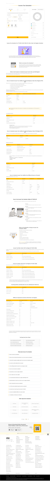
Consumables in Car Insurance (9, 450)
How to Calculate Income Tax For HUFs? (15, 340)
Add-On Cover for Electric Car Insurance (10, 449)
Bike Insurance (17, 438)
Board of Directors (37, 437)
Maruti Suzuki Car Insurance (9, 446)
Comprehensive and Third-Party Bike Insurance (20, 449)
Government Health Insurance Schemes (39, 459)
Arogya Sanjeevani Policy (38, 449)
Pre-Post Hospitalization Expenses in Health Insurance (39, 453)
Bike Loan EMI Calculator (24, 413)
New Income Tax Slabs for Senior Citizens (15, 345)
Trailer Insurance (27, 455)
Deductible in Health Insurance (38, 446)
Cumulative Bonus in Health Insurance (39, 455)
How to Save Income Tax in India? (30, 340)
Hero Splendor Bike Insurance (19, 446)
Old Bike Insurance (18, 463)
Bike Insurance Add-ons (18, 467)
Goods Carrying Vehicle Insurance (29, 459)
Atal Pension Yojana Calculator (35, 403)
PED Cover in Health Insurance (38, 463)
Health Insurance (18, 440)
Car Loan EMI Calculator (14, 413)
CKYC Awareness (27, 439)
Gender (8, 22)
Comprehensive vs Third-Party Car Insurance (9, 455)
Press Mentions (27, 440)
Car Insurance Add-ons (8, 471)
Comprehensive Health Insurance (38, 467)
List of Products (27, 438)
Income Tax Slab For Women (29, 343)
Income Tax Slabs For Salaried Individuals (15, 343)
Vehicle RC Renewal (27, 451)
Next (17, 37)
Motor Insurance (27, 446)
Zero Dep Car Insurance (8, 459)
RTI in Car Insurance (8, 467)
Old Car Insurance (8, 463)
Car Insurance (17, 437)
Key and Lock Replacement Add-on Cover (10, 453)
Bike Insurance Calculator (18, 451)
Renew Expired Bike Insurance (19, 459)
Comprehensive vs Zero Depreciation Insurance (29, 449)
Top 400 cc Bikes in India (18, 455)
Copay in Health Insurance (38, 450)
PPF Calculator (14, 403)
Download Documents (37, 439)
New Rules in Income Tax (29, 345)
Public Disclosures (37, 438)
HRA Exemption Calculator (35, 413)
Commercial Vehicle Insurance (19, 439)
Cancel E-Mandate (27, 437)
